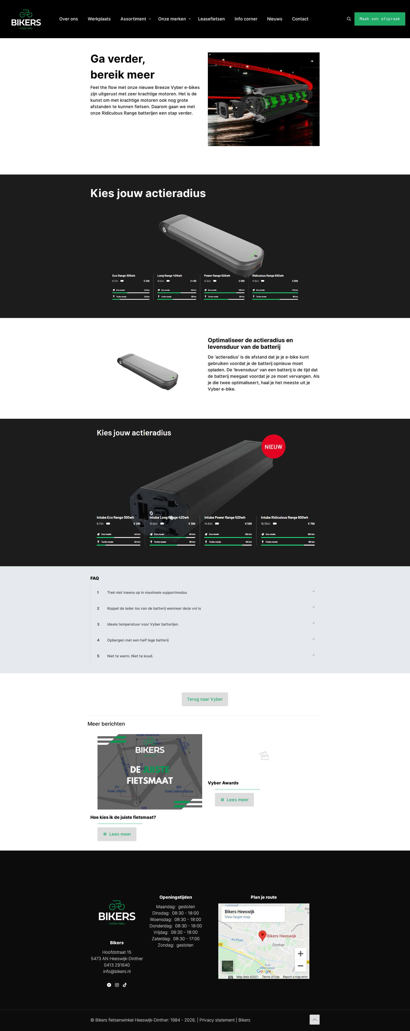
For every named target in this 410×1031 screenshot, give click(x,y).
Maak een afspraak (380, 19)
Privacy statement (217, 1019)
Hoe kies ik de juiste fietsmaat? (123, 817)
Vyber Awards (223, 782)
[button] (205, 592)
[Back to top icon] (315, 1020)
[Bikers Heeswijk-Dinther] (26, 19)
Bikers (244, 1019)
